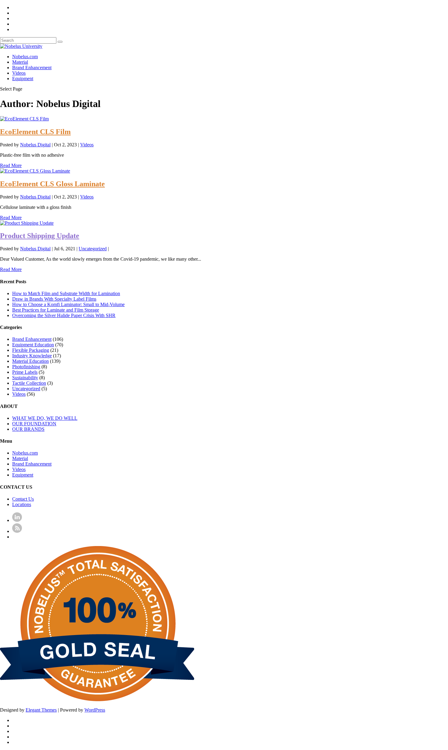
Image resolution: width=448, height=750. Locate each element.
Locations (21, 504)
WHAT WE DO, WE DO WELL (44, 418)
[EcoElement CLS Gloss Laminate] (35, 170)
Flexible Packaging (30, 350)
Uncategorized (93, 248)
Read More (11, 165)
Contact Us (23, 499)
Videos (19, 73)
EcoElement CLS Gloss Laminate (52, 184)
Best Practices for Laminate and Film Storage (55, 309)
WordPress (94, 709)
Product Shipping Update (39, 236)
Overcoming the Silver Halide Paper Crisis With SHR (64, 315)
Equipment (22, 78)
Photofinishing (26, 366)
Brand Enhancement (32, 67)
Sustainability (25, 377)
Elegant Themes (41, 709)
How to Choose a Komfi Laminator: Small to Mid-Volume (68, 304)
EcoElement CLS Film (35, 132)
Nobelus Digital (35, 144)
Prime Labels (24, 372)
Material (20, 62)
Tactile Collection (29, 383)
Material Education (30, 361)
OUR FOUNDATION (34, 423)
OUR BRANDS (28, 429)
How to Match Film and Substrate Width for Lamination (66, 293)
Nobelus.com (25, 56)
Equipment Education (33, 344)
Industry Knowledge (32, 355)
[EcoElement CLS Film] (24, 118)
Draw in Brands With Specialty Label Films (54, 299)
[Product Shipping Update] (27, 223)
